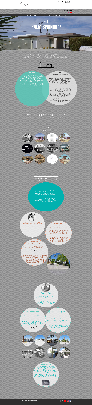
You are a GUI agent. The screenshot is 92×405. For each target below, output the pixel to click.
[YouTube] (71, 12)
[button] (62, 15)
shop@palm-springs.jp (68, 10)
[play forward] (71, 264)
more (46, 359)
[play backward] (46, 264)
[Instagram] (68, 12)
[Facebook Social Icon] (70, 401)
